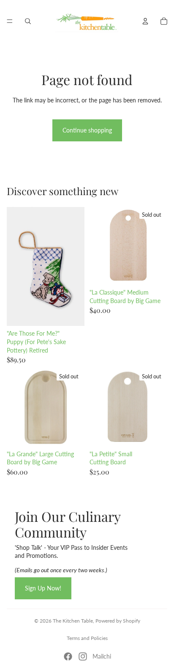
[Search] (28, 21)
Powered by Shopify (117, 621)
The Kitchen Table (73, 621)
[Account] (145, 21)
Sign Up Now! (43, 588)
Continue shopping (87, 130)
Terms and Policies (87, 638)
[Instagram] (83, 656)
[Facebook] (68, 656)
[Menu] (9, 21)
